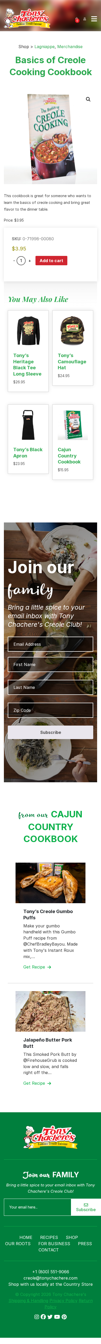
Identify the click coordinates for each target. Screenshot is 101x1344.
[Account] (84, 18)
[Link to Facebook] (44, 1317)
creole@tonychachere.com (50, 1278)
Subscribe (86, 1209)
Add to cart (51, 260)
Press (85, 1243)
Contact (49, 1249)
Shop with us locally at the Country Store (50, 1284)
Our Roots (18, 1243)
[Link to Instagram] (37, 1317)
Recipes (49, 1237)
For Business (54, 1243)
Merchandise (70, 46)
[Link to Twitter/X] (50, 1317)
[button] (88, 99)
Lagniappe (44, 46)
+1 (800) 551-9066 (50, 1271)
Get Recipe (34, 967)
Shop (72, 1237)
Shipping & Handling (28, 1300)
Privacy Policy (63, 1300)
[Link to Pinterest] (64, 1317)
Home (25, 1237)
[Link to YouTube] (58, 1317)
